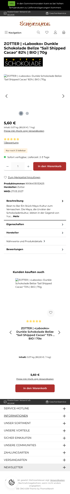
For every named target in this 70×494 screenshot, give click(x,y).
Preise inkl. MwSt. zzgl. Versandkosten (24, 131)
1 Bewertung (11, 142)
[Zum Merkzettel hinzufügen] (51, 313)
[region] (35, 96)
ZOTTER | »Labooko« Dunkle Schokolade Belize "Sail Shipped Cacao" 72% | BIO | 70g (35, 333)
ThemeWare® (47, 489)
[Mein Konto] (55, 32)
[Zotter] (35, 61)
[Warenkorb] (64, 32)
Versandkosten (57, 480)
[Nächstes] (63, 96)
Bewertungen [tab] (14, 249)
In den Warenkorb (49, 166)
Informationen (16, 415)
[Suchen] (38, 32)
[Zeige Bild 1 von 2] (21, 113)
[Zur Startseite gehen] (35, 23)
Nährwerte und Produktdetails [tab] (24, 241)
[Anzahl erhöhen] (28, 166)
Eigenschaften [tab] (15, 224)
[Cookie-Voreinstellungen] (12, 482)
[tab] (35, 208)
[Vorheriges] (7, 96)
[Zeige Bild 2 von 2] (27, 113)
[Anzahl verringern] (7, 166)
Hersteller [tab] (12, 232)
